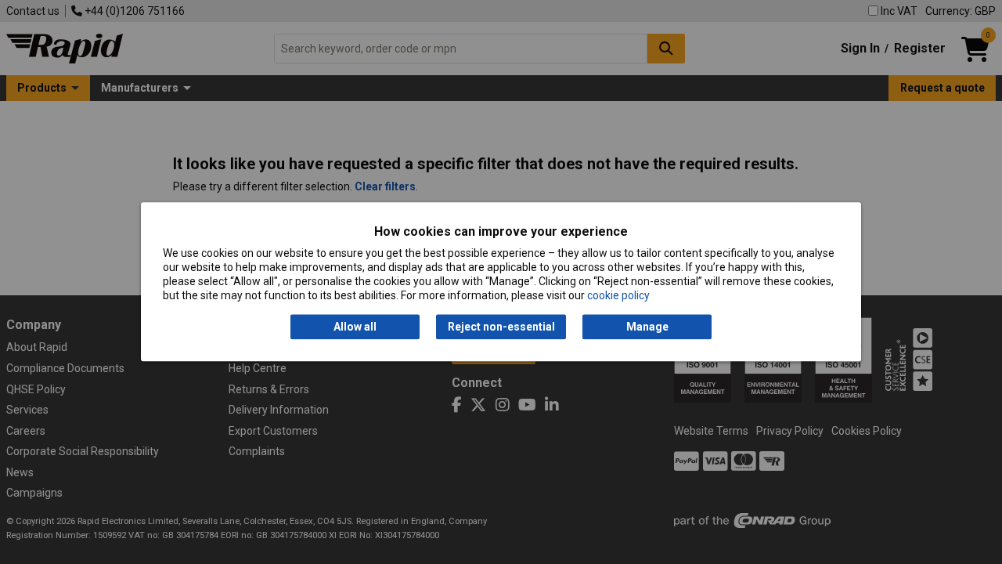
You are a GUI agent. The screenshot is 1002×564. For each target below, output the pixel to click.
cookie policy (618, 296)
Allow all (355, 326)
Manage (647, 326)
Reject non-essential (501, 326)
